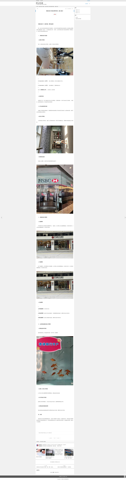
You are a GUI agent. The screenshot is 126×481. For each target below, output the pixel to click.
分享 (58, 438)
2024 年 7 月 (78, 12)
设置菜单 (88, 0)
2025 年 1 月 (78, 11)
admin (59, 444)
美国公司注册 (39, 3)
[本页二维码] (125, 478)
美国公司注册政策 (39, 456)
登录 (42, 0)
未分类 (77, 17)
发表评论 (69, 8)
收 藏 (55, 14)
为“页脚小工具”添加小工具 (63, 476)
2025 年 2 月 (78, 9)
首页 (37, 6)
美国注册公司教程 (41, 6)
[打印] (66, 8)
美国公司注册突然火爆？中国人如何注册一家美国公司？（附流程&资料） (59, 454)
